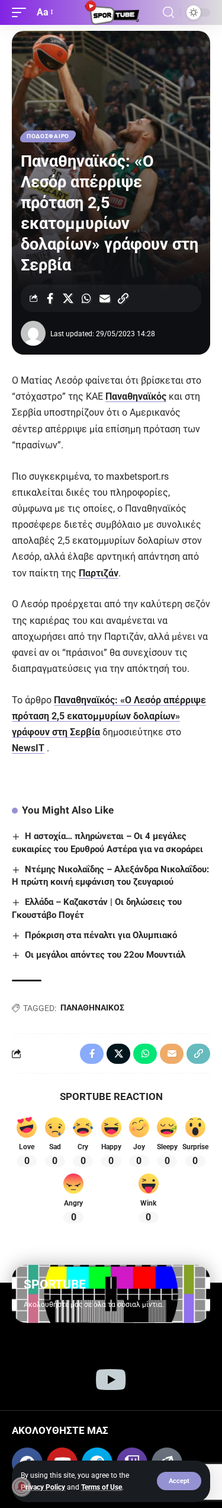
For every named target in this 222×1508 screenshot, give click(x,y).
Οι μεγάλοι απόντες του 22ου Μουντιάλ (105, 954)
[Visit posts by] (33, 333)
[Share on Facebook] (49, 298)
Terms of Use (101, 1487)
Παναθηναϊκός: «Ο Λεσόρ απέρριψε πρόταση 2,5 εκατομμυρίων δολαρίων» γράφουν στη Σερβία (109, 716)
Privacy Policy (43, 1487)
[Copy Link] (123, 298)
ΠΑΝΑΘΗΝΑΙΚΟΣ (92, 1007)
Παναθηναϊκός (135, 396)
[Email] (104, 298)
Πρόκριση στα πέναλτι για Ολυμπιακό (101, 935)
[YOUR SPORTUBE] (111, 12)
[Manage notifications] (21, 1486)
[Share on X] (68, 298)
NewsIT (28, 748)
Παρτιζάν (98, 573)
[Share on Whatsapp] (86, 298)
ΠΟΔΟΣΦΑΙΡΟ (48, 136)
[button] (179, 1481)
